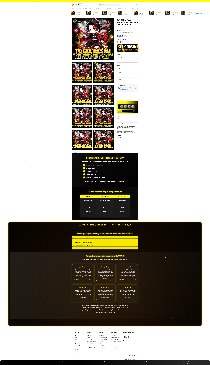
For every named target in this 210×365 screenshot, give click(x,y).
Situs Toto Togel (110, 8)
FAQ (100, 343)
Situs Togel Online (119, 8)
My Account (101, 335)
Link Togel (85, 8)
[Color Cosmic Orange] (118, 42)
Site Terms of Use (102, 347)
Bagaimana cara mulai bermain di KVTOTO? (80, 239)
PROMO (21, 363)
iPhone (76, 339)
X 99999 (120, 76)
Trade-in (88, 345)
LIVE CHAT (188, 363)
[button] (73, 8)
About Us (113, 335)
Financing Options (90, 343)
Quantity (118, 93)
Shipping (123, 32)
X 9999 (119, 72)
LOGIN (63, 363)
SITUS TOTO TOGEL (122, 61)
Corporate (89, 337)
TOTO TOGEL (120, 57)
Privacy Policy (102, 345)
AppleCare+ (89, 335)
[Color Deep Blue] (120, 42)
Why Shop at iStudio (115, 339)
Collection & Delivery (103, 337)
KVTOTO (73, 8)
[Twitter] (119, 138)
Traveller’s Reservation (91, 347)
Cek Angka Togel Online (127, 110)
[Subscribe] (92, 358)
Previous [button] (72, 1)
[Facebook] (117, 138)
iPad (76, 337)
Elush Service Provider (91, 341)
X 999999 (120, 79)
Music (76, 343)
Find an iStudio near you (115, 337)
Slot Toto (126, 8)
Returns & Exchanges (103, 339)
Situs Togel (91, 8)
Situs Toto (79, 8)
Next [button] (137, 1)
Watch (76, 341)
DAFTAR (105, 363)
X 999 (119, 68)
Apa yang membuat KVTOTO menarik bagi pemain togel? (82, 242)
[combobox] (109, 5)
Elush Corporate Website (116, 341)
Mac (76, 335)
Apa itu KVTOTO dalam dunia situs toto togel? (81, 237)
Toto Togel (97, 8)
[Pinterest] (121, 138)
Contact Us (101, 341)
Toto (76, 347)
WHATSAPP (147, 363)
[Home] (74, 5)
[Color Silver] (123, 42)
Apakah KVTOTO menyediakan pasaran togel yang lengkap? (83, 245)
